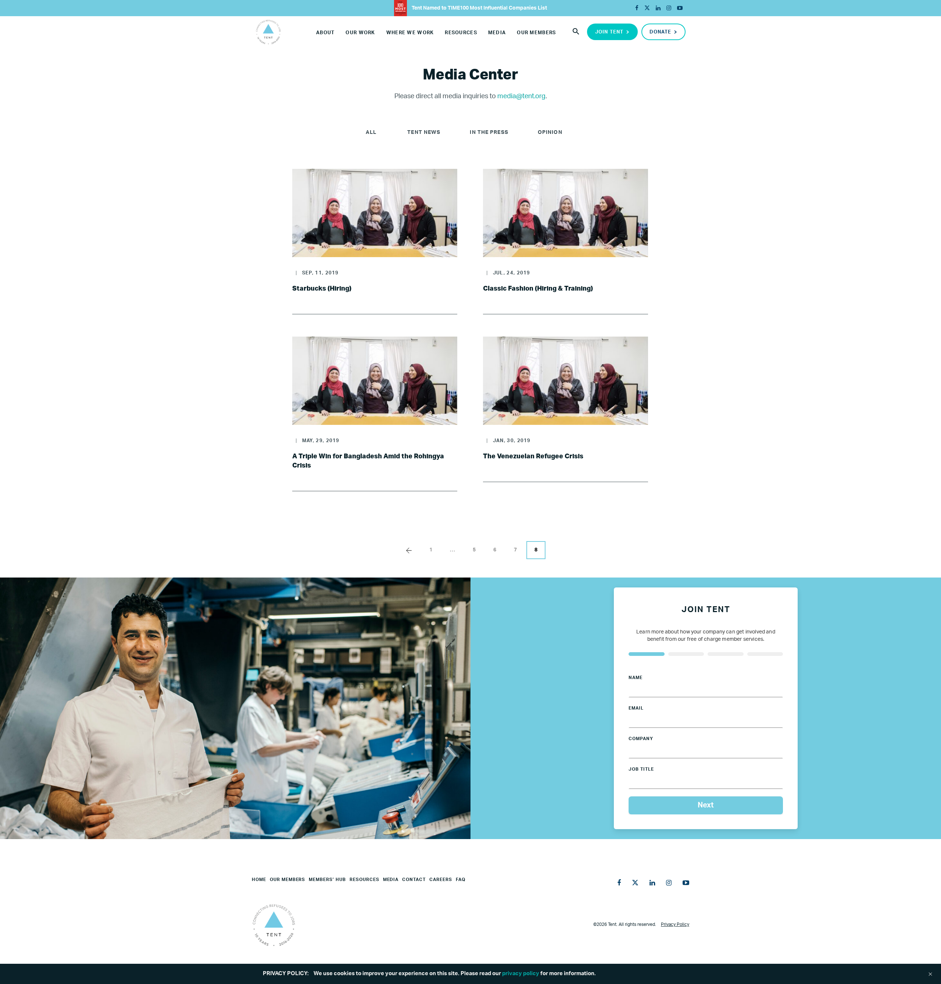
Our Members (536, 33)
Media (497, 33)
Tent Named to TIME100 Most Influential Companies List (479, 8)
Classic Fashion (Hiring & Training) (538, 288)
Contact (414, 879)
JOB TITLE (641, 769)
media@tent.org (521, 96)
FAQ (460, 879)
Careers (440, 879)
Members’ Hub (327, 879)
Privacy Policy (675, 924)
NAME (636, 677)
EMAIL (636, 708)
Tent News (423, 132)
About (325, 33)
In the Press (489, 132)
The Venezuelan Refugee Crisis (533, 456)
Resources (461, 33)
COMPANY (641, 738)
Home (259, 879)
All (371, 132)
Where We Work (410, 33)
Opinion (550, 132)
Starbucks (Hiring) (321, 288)
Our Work (360, 33)
